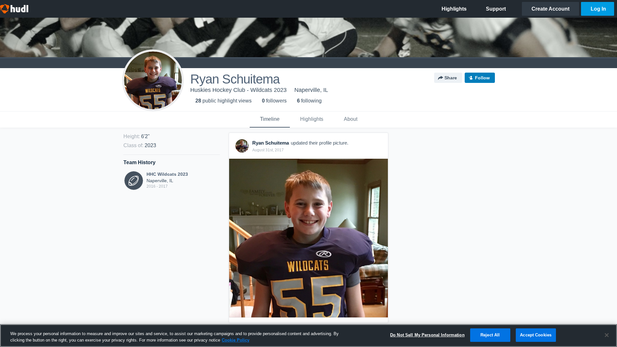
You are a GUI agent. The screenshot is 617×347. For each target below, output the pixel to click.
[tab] (270, 119)
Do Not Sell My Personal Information (427, 335)
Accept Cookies (535, 335)
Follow (482, 77)
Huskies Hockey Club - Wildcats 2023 (238, 90)
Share (450, 77)
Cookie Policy (235, 340)
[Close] (607, 335)
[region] (308, 335)
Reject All (490, 335)
